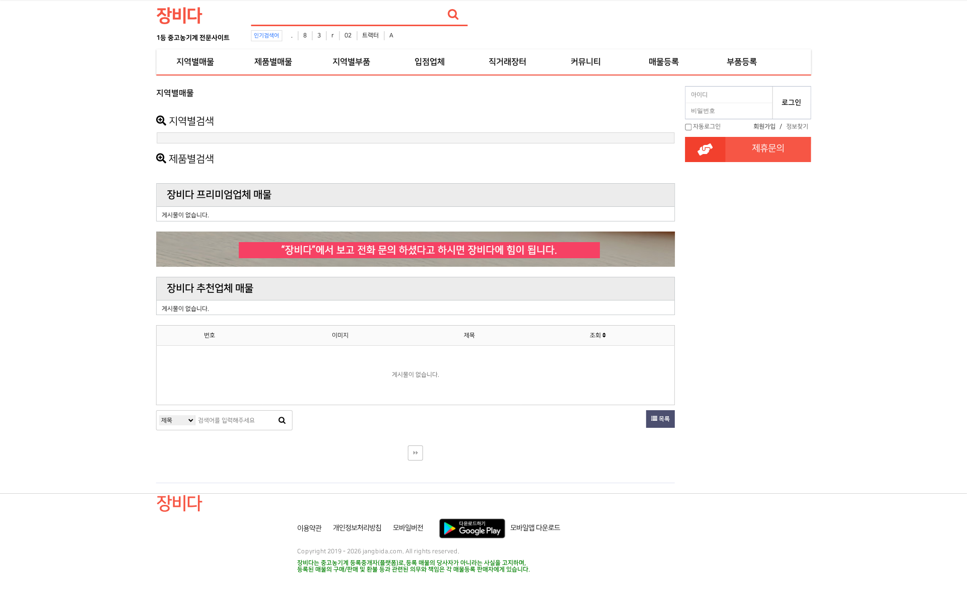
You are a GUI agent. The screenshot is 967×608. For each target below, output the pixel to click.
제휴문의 (768, 148)
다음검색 (415, 453)
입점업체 (430, 61)
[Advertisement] (111, 235)
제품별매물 (273, 61)
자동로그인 (707, 126)
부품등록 (742, 61)
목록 (663, 419)
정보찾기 (797, 126)
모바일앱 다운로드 (535, 528)
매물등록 (664, 61)
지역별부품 (351, 61)
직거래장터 (507, 61)
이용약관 (309, 528)
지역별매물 (195, 61)
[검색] (452, 15)
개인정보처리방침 (357, 528)
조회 (596, 335)
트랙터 (370, 35)
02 (348, 35)
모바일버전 (408, 528)
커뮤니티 (586, 61)
